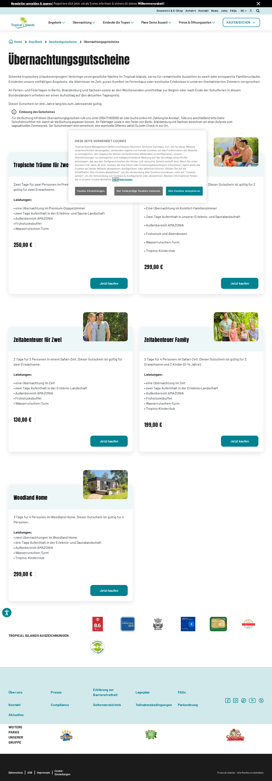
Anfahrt (191, 10)
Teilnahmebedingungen (154, 705)
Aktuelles (16, 715)
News (214, 10)
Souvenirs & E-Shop (170, 10)
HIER (115, 179)
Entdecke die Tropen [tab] (116, 22)
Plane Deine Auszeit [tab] (154, 22)
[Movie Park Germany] (66, 734)
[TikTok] (243, 700)
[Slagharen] (235, 734)
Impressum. (126, 179)
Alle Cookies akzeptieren (184, 190)
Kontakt (203, 10)
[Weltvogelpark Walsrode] (150, 734)
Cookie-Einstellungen (62, 772)
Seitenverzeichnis (107, 705)
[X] (261, 700)
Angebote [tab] (54, 22)
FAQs (233, 10)
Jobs (224, 10)
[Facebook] (227, 700)
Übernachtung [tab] (82, 22)
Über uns (15, 692)
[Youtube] (252, 700)
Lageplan (143, 692)
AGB (29, 772)
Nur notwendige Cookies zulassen (138, 190)
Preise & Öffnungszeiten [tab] (195, 22)
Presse (56, 692)
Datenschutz (15, 772)
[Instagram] (235, 700)
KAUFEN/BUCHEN (238, 22)
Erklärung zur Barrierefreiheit (105, 692)
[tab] (241, 22)
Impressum (43, 772)
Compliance (60, 705)
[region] (137, 166)
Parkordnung (188, 705)
